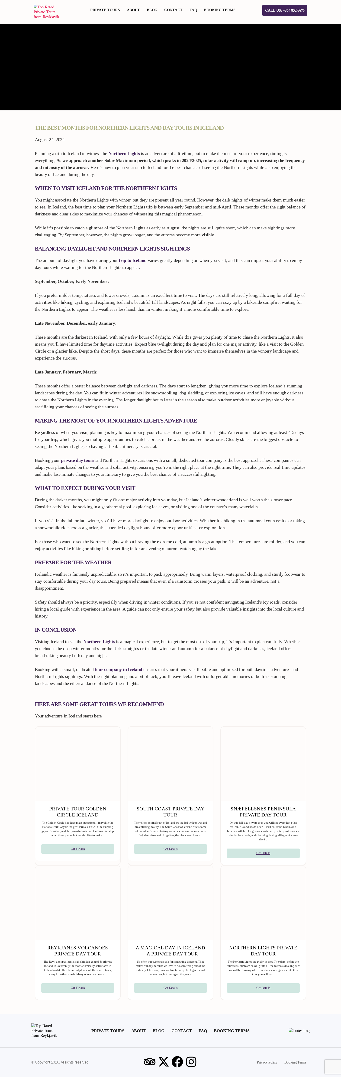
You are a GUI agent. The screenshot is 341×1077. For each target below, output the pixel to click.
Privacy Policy (267, 1062)
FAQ (193, 10)
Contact (173, 10)
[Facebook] (177, 1061)
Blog (152, 10)
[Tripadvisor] (149, 1061)
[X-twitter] (163, 1061)
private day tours (77, 460)
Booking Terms (219, 10)
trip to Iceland (133, 260)
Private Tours (105, 10)
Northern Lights (124, 153)
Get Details (78, 849)
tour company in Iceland (118, 669)
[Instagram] (191, 1061)
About (133, 10)
